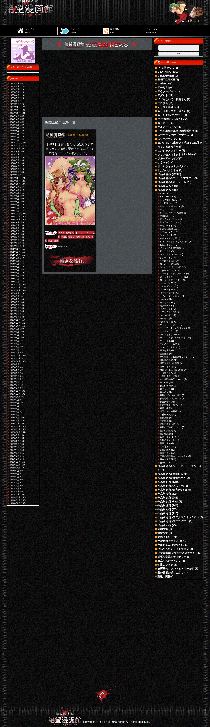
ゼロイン (164, 318)
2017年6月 (14, 409)
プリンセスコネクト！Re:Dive (176, 154)
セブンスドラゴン (168, 312)
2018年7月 (14, 370)
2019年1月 (14, 352)
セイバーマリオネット (170, 296)
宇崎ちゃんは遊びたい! (171, 545)
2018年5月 (14, 376)
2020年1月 (14, 317)
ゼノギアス (165, 302)
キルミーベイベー (168, 126)
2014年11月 (15, 500)
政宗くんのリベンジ (169, 560)
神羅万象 (164, 418)
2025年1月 (14, 139)
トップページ (32, 30)
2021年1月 (14, 281)
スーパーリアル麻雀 (169, 264)
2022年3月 (14, 240)
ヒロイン (79, 233)
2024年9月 (14, 151)
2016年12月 (15, 426)
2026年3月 (14, 98)
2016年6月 (14, 444)
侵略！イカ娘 (166, 366)
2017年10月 (15, 397)
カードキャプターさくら (172, 111)
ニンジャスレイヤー (169, 150)
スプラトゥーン (167, 289)
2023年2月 (14, 207)
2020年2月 (14, 314)
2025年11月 (15, 110)
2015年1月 (14, 494)
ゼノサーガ (165, 305)
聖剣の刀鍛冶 (166, 430)
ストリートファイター (170, 280)
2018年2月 (14, 385)
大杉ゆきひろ (165, 537)
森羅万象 (164, 408)
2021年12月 (15, 249)
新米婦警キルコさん (169, 405)
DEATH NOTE (166, 71)
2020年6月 (14, 302)
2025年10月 (15, 113)
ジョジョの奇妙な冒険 (170, 248)
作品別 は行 (164, 497)
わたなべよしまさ (168, 170)
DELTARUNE (166, 75)
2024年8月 (14, 154)
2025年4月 (14, 131)
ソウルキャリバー (168, 334)
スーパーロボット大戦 (170, 267)
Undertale (164, 83)
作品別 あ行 (164, 174)
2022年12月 (15, 213)
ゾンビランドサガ (168, 347)
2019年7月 (14, 335)
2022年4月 (14, 237)
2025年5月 (14, 128)
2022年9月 (14, 222)
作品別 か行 (164, 186)
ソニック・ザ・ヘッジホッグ (174, 337)
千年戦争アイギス (168, 376)
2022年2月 (14, 243)
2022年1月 (14, 246)
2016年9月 (14, 435)
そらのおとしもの (168, 344)
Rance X (164, 193)
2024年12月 (15, 142)
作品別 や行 (164, 509)
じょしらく (165, 251)
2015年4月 (14, 485)
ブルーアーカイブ (168, 158)
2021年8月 (14, 261)
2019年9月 (14, 329)
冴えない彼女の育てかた (171, 369)
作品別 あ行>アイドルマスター (176, 178)
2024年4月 (14, 166)
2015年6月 (14, 479)
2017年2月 (14, 420)
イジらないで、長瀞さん (172, 99)
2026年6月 (14, 89)
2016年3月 (14, 453)
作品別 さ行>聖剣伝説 (170, 474)
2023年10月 (15, 184)
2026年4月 (14, 95)
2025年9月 (14, 116)
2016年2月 (14, 456)
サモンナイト (166, 225)
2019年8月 (14, 332)
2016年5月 (14, 447)
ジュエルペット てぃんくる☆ (174, 241)
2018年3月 (14, 382)
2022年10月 (15, 219)
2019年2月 (14, 349)
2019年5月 (14, 341)
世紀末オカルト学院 (169, 363)
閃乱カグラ (165, 453)
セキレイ (164, 299)
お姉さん (70, 233)
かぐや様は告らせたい (171, 119)
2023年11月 (15, 181)
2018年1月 (14, 388)
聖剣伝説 (164, 433)
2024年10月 (15, 148)
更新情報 (114, 30)
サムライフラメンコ (169, 222)
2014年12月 (15, 497)
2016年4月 (14, 450)
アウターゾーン (167, 91)
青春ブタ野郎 (166, 459)
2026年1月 (14, 104)
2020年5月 (14, 305)
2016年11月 (15, 429)
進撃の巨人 (165, 450)
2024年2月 (14, 172)
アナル (61, 233)
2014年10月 (15, 503)
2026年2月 (14, 101)
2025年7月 (14, 122)
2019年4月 (14, 343)
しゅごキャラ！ (167, 245)
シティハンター (167, 232)
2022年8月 (14, 225)
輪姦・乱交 (53, 241)
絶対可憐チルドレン (169, 424)
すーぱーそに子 (167, 261)
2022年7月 (14, 228)
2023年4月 (14, 202)
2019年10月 (15, 326)
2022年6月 (14, 231)
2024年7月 (14, 157)
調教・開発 (164, 576)
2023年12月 (15, 178)
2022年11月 (15, 216)
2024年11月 (15, 145)
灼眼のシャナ (165, 564)
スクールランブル (168, 270)
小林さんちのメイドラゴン (173, 548)
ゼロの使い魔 (166, 321)
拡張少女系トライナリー (172, 556)
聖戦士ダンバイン (168, 437)
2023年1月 (14, 210)
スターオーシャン (168, 138)
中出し (64, 237)
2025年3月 (14, 134)
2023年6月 (14, 196)
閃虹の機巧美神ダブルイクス (174, 456)
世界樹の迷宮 (166, 360)
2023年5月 (14, 199)
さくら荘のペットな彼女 (171, 213)
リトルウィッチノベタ (171, 166)
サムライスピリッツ (169, 219)
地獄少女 (163, 533)
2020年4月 (14, 308)
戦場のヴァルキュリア (170, 395)
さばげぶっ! (165, 216)
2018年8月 (14, 367)
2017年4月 (14, 414)
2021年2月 (14, 278)
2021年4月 (14, 273)
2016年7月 (14, 441)
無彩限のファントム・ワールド (176, 568)
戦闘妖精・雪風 (167, 401)
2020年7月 (14, 299)
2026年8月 (14, 83)
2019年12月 (15, 320)
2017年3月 (14, 417)
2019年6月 (14, 338)
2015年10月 (15, 468)
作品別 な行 (164, 493)
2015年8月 (14, 474)
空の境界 (164, 421)
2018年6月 (14, 373)
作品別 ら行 (164, 513)
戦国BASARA (166, 386)
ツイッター (76, 30)
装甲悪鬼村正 (166, 446)
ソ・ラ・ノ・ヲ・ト (169, 325)
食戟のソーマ (166, 462)
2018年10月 (15, 361)
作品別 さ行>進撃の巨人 (172, 478)
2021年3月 (14, 275)
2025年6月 (14, 125)
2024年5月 (14, 163)
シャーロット (166, 235)
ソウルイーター (167, 331)
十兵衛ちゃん (166, 373)
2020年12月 (15, 284)
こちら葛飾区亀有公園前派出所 (176, 130)
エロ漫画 (163, 103)
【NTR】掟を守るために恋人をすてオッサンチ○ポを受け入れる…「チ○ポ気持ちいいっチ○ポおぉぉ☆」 (70, 149)
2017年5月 (14, 411)
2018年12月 (15, 355)
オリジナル (164, 107)
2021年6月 (14, 267)
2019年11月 (15, 323)
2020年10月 (15, 290)
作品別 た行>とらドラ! (171, 485)
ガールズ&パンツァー (170, 115)
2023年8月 (14, 190)
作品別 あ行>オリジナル (172, 182)
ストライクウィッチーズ (171, 277)
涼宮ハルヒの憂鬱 (168, 411)
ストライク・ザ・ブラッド (173, 273)
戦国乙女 (164, 392)
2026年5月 (14, 92)
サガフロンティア (168, 209)
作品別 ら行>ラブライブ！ (173, 521)
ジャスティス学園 (168, 238)
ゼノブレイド (166, 309)
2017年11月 (15, 394)
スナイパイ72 (166, 283)
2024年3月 (14, 169)
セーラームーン (167, 293)
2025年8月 (14, 119)
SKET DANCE (166, 79)
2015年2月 (14, 491)
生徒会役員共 (166, 414)
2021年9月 (14, 258)
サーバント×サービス (170, 206)
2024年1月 (14, 175)
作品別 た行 (164, 481)
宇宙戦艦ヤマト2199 (170, 541)
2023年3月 (14, 205)
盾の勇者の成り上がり (171, 572)
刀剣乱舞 (163, 529)
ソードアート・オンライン (173, 328)
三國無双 (164, 353)
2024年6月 (14, 160)
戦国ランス (165, 389)
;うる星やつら (166, 67)
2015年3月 (14, 488)
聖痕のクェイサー (168, 440)
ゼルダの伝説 (166, 315)
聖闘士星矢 (63, 246)
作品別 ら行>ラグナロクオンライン (178, 517)
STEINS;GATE (167, 203)
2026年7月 (14, 86)
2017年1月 (14, 423)
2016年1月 (14, 459)
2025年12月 (15, 107)
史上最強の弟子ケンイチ (171, 379)
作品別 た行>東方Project (172, 489)
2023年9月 (14, 187)
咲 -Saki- (164, 382)
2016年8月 (14, 438)
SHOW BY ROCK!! (169, 200)
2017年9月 (14, 400)
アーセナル (164, 87)
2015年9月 (14, 471)
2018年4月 (14, 379)
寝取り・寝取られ (76, 237)
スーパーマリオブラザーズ (173, 134)
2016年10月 (15, 432)
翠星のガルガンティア (170, 427)
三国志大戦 (165, 350)
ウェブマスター (154, 30)
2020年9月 (14, 293)
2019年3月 (14, 346)
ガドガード (164, 123)
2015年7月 (14, 477)
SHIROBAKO (166, 196)
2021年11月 (15, 252)
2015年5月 (14, 482)
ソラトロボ (165, 341)
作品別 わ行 (164, 525)
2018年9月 (14, 364)
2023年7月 (14, 193)
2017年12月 (15, 391)
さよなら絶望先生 (168, 228)
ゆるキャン (164, 162)
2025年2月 (14, 137)
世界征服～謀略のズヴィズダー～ (176, 357)
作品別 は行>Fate (168, 501)
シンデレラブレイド (169, 257)
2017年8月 (14, 403)
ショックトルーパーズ (170, 254)
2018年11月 (15, 358)
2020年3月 (14, 311)
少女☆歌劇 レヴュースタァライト (178, 552)
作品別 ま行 (164, 505)
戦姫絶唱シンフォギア (170, 398)
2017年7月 (14, 406)
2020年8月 (14, 296)
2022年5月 (14, 234)
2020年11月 (15, 287)
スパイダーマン (167, 286)
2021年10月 (15, 255)
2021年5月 (14, 270)
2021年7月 (14, 264)
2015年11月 (15, 465)
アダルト (163, 95)
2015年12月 (15, 462)
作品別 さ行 (164, 190)
